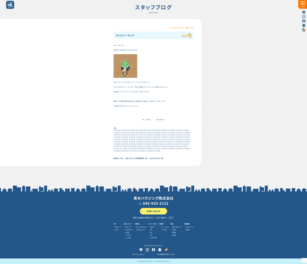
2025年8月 (170, 130)
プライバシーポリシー (138, 254)
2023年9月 (149, 135)
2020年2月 (161, 144)
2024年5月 (164, 132)
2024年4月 (171, 132)
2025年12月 (155, 130)
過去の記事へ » (160, 119)
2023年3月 (117, 137)
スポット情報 (163, 229)
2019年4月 (162, 146)
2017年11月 (141, 151)
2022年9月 (164, 137)
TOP (115, 223)
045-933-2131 (156, 203)
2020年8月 (117, 144)
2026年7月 (124, 130)
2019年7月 (140, 146)
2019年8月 (132, 146)
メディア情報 (128, 237)
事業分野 (152, 227)
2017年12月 (132, 151)
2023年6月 (171, 135)
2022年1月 (146, 139)
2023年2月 (124, 137)
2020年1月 (169, 144)
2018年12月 (117, 149)
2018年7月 (156, 149)
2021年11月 (163, 139)
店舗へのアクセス (189, 227)
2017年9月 (156, 151)
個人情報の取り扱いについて (166, 254)
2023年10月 (141, 135)
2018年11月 (126, 149)
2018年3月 (186, 149)
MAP (171, 218)
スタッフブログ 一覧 (156, 158)
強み (151, 232)
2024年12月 (117, 132)
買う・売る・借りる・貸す (141, 227)
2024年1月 (117, 135)
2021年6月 (124, 142)
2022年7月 (179, 137)
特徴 (151, 229)
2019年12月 (177, 144)
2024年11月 (126, 132)
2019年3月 (169, 146)
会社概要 (127, 232)
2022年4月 (124, 139)
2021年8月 (186, 139)
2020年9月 (186, 142)
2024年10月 (134, 132)
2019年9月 (125, 146)
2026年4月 (131, 130)
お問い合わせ (153, 211)
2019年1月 (184, 146)
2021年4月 (139, 142)
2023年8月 (156, 135)
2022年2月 (139, 139)
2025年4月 (178, 130)
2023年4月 (186, 135)
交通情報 (188, 229)
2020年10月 (179, 142)
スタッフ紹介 (128, 235)
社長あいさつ (128, 227)
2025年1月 (185, 130)
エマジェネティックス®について (153, 245)
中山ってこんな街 (165, 227)
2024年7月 (149, 132)
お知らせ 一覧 (118, 158)
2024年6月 (156, 132)
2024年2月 (186, 132)
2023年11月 (133, 135)
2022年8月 (171, 137)
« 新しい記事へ (146, 119)
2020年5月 (139, 144)
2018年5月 (171, 149)
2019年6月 (147, 146)
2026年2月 (146, 130)
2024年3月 (179, 132)
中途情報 (174, 229)
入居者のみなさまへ (140, 229)
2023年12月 (125, 135)
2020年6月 (131, 144)
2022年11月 (148, 137)
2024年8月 (141, 132)
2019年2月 (177, 146)
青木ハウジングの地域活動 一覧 (136, 158)
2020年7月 (124, 144)
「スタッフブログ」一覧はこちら (182, 27)
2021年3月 (146, 142)
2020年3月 (154, 144)
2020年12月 (162, 142)
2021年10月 (171, 139)
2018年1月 (124, 151)
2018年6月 (164, 149)
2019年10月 (117, 146)
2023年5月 (179, 135)
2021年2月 (154, 142)
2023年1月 (131, 137)
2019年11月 (185, 144)
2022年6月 (186, 137)
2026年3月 (139, 130)
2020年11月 (170, 142)
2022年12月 (140, 137)
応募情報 (174, 235)
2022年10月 (156, 137)
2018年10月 (134, 149)
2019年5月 (155, 146)
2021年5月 (131, 142)
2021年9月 (179, 139)
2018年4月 (179, 149)
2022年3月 (131, 139)
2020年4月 (146, 144)
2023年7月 (164, 135)
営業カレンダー (118, 227)
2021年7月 (117, 142)
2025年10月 (163, 130)
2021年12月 (155, 139)
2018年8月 (149, 149)
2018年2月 (117, 151)
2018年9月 (141, 149)
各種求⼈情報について (177, 227)
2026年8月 (117, 130)
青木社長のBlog (129, 229)
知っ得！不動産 (153, 237)
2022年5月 (117, 139)
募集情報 (174, 232)
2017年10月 (149, 151)
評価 (151, 235)
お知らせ (117, 229)
